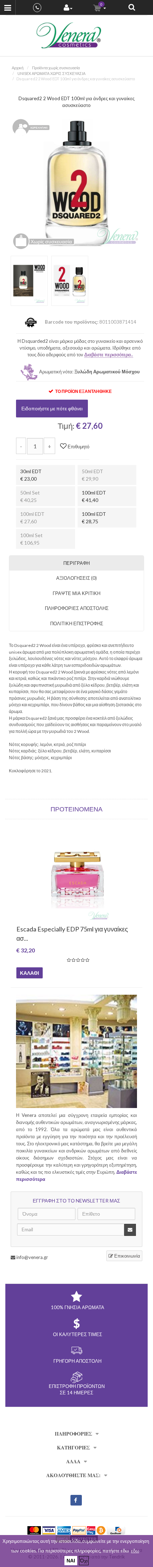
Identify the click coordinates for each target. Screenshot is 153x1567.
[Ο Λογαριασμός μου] (68, 8)
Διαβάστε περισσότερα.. (108, 354)
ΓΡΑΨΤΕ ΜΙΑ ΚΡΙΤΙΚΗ (76, 593)
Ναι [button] (71, 1560)
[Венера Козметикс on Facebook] (76, 1500)
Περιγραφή (76, 563)
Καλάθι (29, 973)
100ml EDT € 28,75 (94, 517)
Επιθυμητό (78, 446)
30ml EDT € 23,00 (31, 475)
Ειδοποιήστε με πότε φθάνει (52, 408)
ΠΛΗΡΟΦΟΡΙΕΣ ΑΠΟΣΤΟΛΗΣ (77, 608)
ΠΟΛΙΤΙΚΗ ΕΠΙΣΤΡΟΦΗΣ (76, 623)
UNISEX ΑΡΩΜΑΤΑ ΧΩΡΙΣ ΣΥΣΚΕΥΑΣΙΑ (51, 73)
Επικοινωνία (126, 1256)
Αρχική (17, 67)
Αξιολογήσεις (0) (76, 578)
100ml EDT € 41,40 (94, 496)
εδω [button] (135, 1551)
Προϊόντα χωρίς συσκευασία (56, 67)
